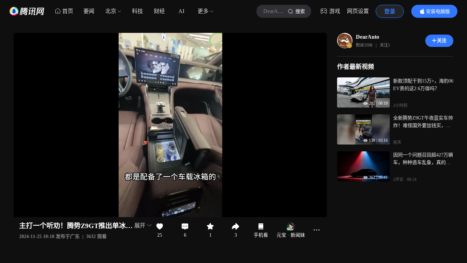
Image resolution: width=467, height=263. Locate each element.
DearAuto (367, 37)
